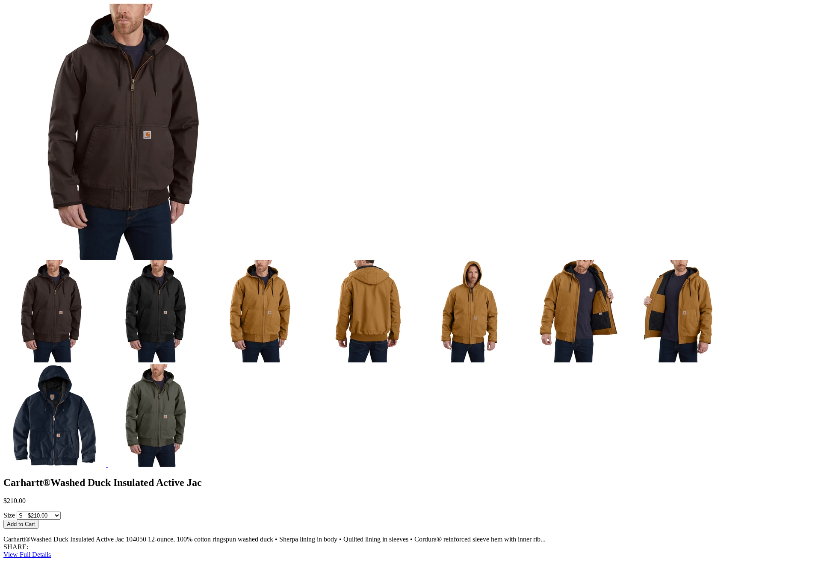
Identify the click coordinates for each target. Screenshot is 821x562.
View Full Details (27, 554)
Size (9, 515)
